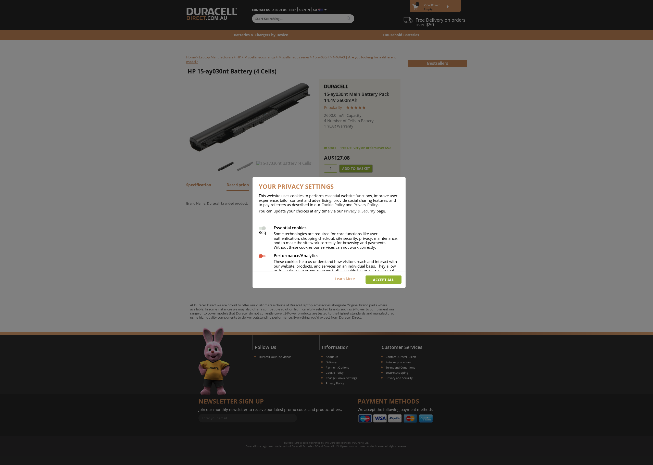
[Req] (262, 228)
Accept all (383, 279)
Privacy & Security (359, 210)
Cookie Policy (333, 204)
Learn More (345, 278)
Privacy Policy (366, 204)
